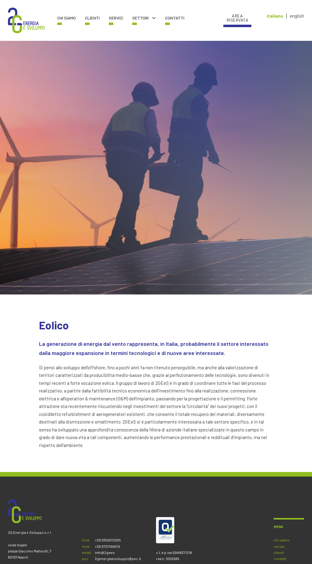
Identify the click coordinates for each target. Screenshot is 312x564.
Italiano (275, 16)
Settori (140, 18)
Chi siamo (66, 18)
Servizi (116, 18)
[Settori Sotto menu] (154, 18)
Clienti (92, 18)
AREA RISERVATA (238, 18)
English (297, 16)
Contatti (174, 18)
